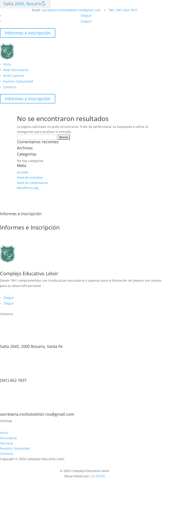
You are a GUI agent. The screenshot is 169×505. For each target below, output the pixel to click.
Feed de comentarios (32, 183)
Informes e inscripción (27, 33)
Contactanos (18, 241)
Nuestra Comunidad (18, 81)
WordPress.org (28, 188)
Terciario (6, 443)
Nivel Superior (13, 75)
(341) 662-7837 (126, 10)
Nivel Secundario (15, 70)
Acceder (23, 172)
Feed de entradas (30, 177)
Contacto (9, 87)
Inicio (7, 64)
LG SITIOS (98, 476)
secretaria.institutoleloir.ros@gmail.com (71, 10)
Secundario (8, 438)
